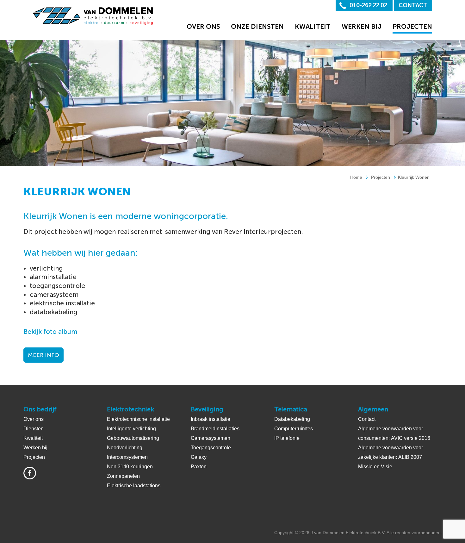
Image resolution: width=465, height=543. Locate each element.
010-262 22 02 (368, 5)
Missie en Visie (375, 466)
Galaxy (199, 457)
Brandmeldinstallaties (215, 428)
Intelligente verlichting (131, 428)
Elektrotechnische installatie (138, 419)
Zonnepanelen (123, 476)
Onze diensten (257, 26)
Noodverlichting (124, 447)
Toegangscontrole (211, 447)
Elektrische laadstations (133, 485)
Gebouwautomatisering (133, 438)
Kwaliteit (313, 26)
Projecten (412, 26)
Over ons (203, 26)
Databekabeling (292, 419)
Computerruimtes (293, 428)
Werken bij (361, 26)
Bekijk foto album (50, 331)
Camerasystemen (210, 438)
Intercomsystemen (127, 457)
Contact (413, 5)
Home (356, 177)
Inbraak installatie (210, 419)
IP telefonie (287, 438)
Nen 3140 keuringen (130, 466)
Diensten (33, 428)
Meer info (43, 355)
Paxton (199, 466)
